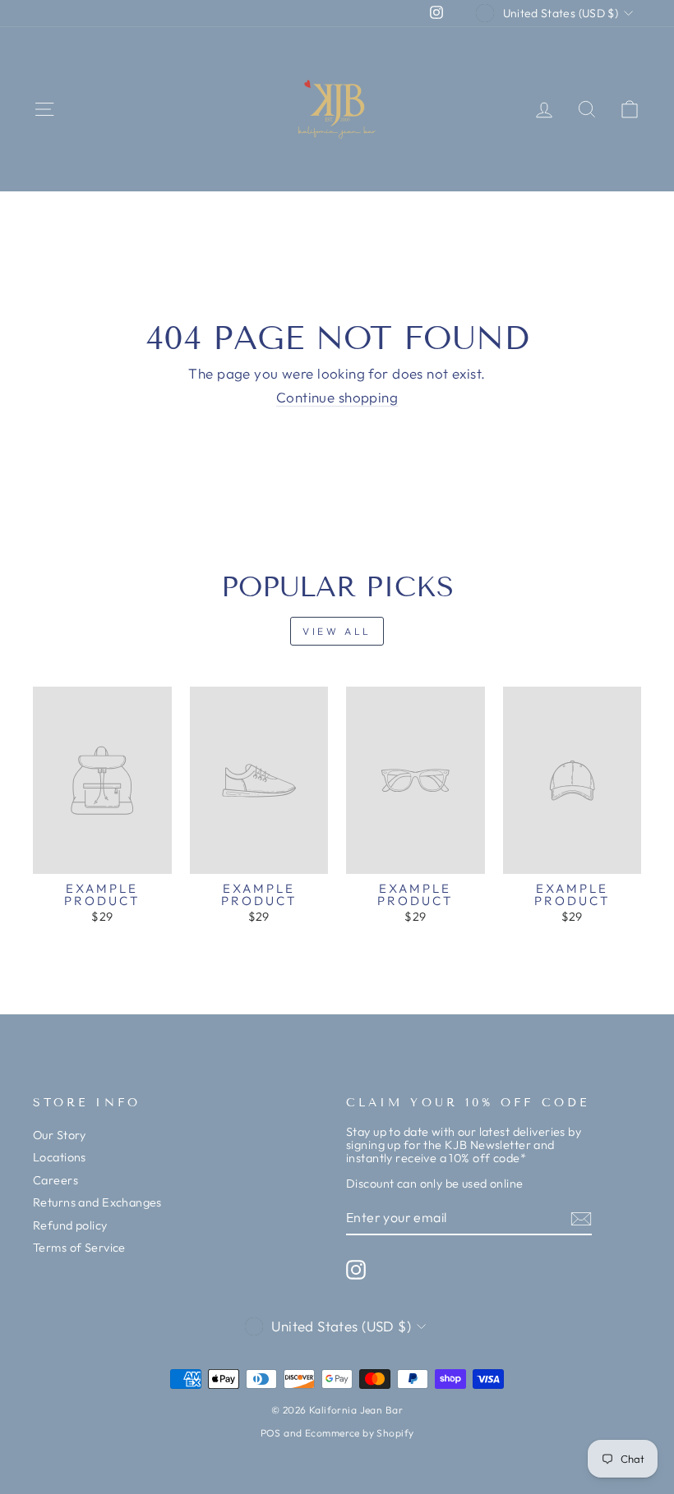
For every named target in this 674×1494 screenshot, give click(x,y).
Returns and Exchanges (97, 1202)
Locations (59, 1157)
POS (271, 1433)
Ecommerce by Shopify (359, 1433)
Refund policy (70, 1225)
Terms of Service (79, 1247)
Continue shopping (337, 398)
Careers (55, 1180)
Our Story (59, 1135)
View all (337, 631)
